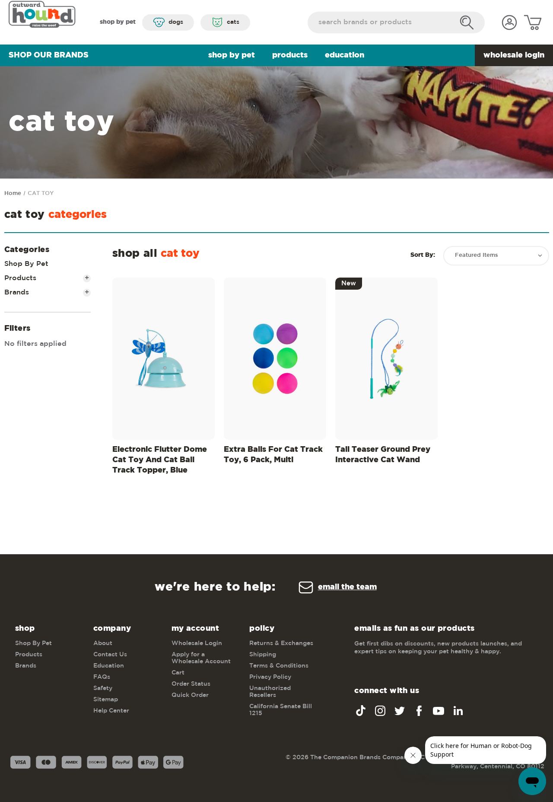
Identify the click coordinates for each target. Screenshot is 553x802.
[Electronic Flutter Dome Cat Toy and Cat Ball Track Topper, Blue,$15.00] (163, 358)
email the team (347, 587)
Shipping (262, 654)
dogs (175, 22)
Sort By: (422, 255)
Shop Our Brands (49, 55)
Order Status (191, 684)
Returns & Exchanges (281, 643)
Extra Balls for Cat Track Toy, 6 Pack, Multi (273, 454)
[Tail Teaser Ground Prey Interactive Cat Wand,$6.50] (386, 358)
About (102, 643)
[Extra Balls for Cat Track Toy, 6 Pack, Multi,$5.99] (275, 358)
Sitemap (105, 699)
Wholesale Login (513, 55)
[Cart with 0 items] (532, 22)
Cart (178, 672)
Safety (102, 688)
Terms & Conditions (278, 665)
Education (344, 55)
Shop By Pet (231, 55)
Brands (46, 292)
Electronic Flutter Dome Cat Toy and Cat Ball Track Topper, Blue (159, 460)
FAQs (101, 677)
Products (290, 55)
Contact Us (110, 654)
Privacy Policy (270, 677)
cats (233, 22)
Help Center (111, 710)
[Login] (509, 22)
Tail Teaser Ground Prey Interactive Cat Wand (382, 454)
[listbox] (496, 255)
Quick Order (190, 695)
